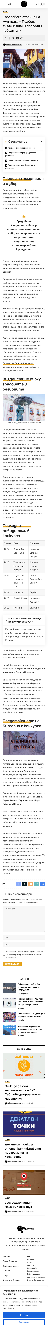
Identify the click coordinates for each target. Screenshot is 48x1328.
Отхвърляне (24, 1322)
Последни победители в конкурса (23, 160)
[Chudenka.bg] (24, 4)
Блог (5, 12)
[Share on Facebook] (9, 38)
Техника (21, 1008)
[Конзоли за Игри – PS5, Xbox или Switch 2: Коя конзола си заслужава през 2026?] (9, 1003)
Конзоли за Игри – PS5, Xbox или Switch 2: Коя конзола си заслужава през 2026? (30, 1002)
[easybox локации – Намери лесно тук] (24, 1182)
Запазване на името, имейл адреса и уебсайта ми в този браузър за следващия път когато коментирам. (25, 954)
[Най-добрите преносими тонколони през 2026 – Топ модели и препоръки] (9, 1030)
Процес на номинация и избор (21, 148)
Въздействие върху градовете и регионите (20, 154)
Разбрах (24, 1315)
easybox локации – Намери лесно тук (18, 1205)
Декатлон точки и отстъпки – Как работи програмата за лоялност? (23, 1150)
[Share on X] (13, 38)
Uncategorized (23, 993)
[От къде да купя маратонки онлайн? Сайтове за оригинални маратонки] (24, 1066)
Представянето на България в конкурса (20, 166)
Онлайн (21, 1020)
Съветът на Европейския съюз (18, 363)
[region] (24, 1307)
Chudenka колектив (14, 44)
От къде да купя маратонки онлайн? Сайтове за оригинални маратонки (23, 1092)
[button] (5, 4)
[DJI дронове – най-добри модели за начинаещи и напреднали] (9, 988)
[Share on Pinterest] (17, 38)
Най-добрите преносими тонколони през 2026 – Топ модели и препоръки (30, 1029)
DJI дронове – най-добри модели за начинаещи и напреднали (29, 987)
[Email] (30, 884)
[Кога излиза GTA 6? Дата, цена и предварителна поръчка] (9, 1017)
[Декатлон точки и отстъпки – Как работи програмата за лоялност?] (24, 1124)
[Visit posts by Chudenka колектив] (4, 44)
